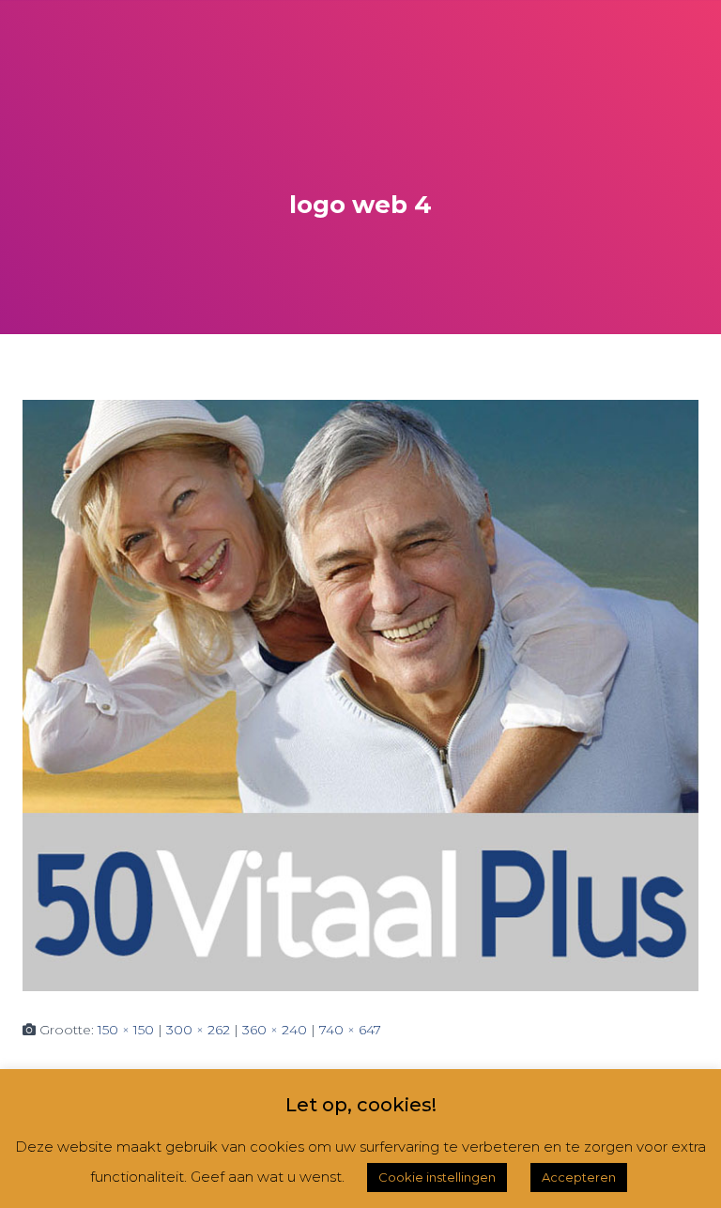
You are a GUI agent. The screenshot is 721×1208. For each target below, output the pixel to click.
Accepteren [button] (579, 1177)
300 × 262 (198, 1029)
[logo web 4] (360, 694)
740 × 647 (350, 1029)
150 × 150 (126, 1029)
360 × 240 (274, 1029)
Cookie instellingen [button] (437, 1177)
